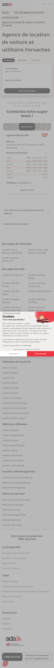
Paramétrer (13, 354)
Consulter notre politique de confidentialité (17, 345)
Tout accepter (40, 354)
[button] (5, 664)
